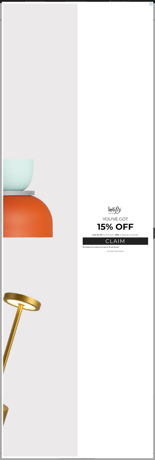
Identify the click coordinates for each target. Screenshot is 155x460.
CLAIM (115, 241)
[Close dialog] (150, 4)
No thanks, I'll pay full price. (115, 251)
